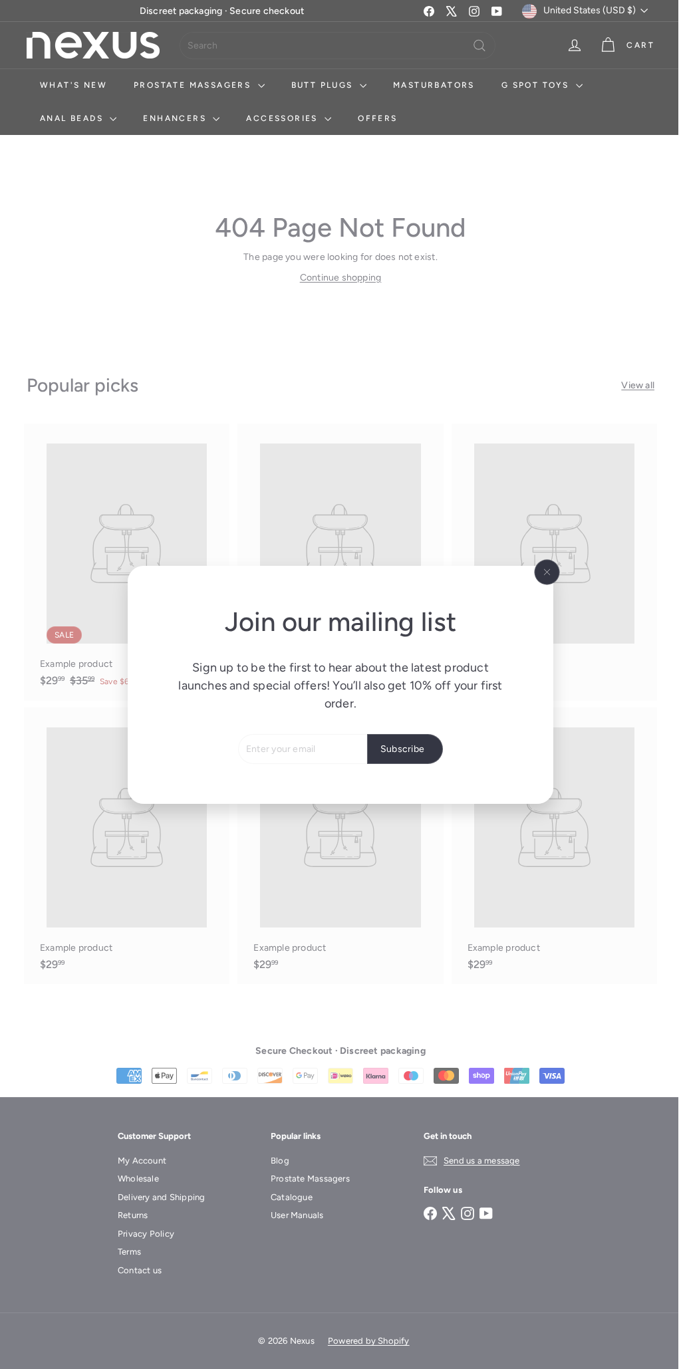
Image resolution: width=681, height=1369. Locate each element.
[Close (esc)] (542, 571)
